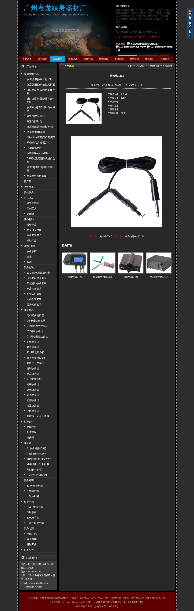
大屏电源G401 (75, 276)
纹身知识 (134, 59)
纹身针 (160, 10)
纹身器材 (129, 10)
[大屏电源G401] (74, 263)
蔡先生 (154, 43)
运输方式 (88, 59)
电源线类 (167, 66)
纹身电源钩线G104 (134, 236)
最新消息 (72, 59)
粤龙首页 (27, 59)
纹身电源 (154, 66)
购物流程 (103, 59)
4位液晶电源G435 (159, 276)
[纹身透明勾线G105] (102, 263)
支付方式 (119, 59)
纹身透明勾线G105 (102, 276)
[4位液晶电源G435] (158, 263)
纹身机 (139, 10)
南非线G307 (106, 236)
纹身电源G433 (131, 276)
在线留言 (165, 59)
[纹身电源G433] (130, 263)
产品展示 (57, 59)
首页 (129, 66)
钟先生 (142, 47)
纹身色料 (150, 10)
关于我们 (42, 59)
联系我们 (149, 59)
